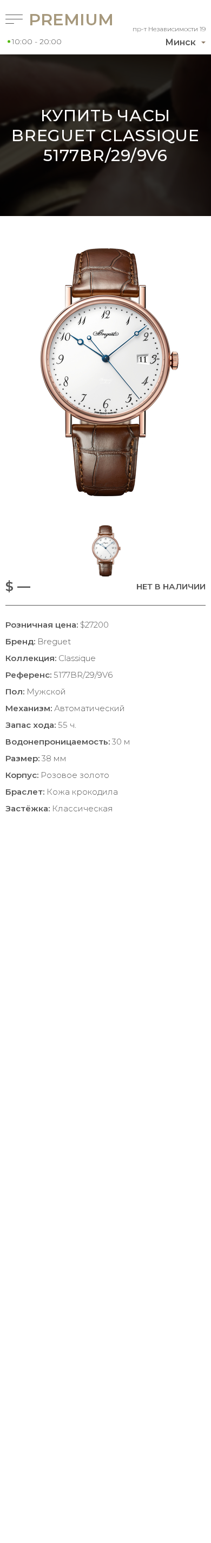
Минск (180, 42)
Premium (54, 19)
